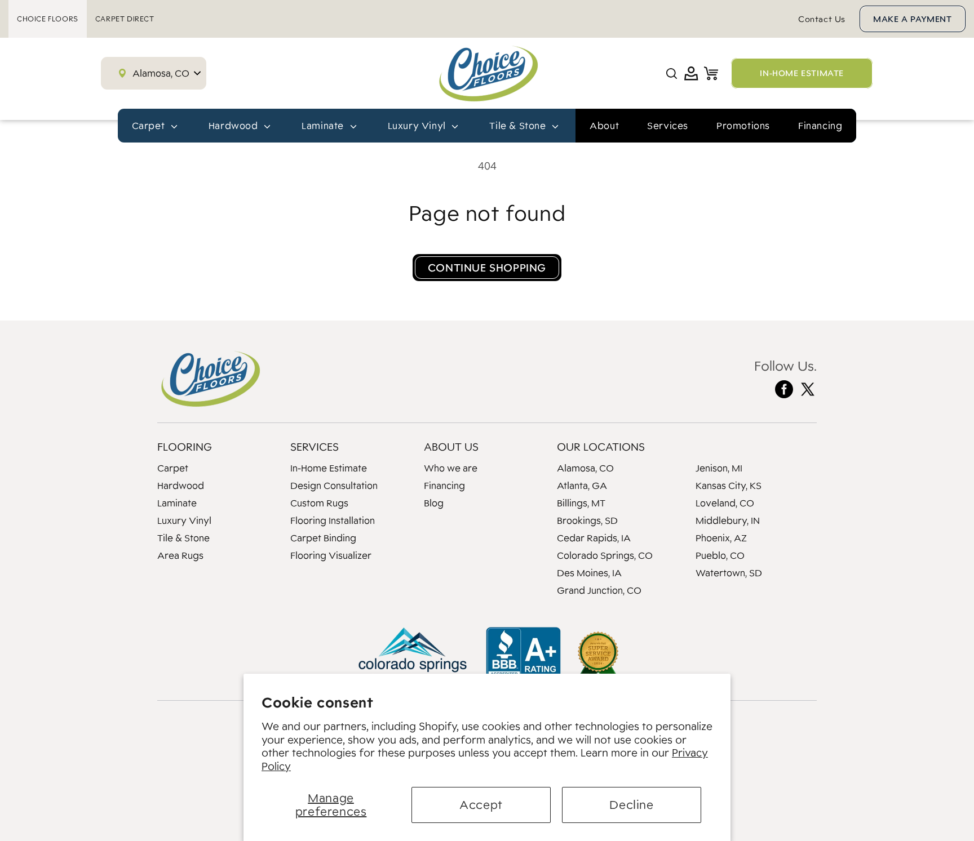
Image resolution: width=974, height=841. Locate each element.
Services (667, 125)
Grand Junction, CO (599, 590)
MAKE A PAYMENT (912, 19)
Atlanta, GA (582, 485)
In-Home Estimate (328, 468)
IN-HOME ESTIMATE (802, 73)
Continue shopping (487, 267)
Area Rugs (180, 555)
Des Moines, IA (589, 573)
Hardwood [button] (234, 125)
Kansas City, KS (729, 485)
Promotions (743, 125)
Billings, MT (581, 503)
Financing (820, 125)
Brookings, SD (587, 520)
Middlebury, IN (728, 520)
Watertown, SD (729, 573)
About (604, 125)
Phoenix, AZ (721, 538)
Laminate (177, 503)
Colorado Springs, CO (605, 555)
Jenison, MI (719, 468)
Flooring (184, 446)
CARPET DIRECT (124, 19)
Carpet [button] (149, 125)
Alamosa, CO (585, 468)
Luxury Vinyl (184, 520)
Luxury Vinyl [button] (418, 125)
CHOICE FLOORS (47, 19)
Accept (481, 805)
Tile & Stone (183, 538)
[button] (672, 73)
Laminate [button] (324, 125)
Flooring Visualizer (330, 555)
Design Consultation (334, 485)
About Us (451, 446)
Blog (434, 503)
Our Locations (601, 446)
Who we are (450, 468)
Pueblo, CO (720, 555)
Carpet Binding (323, 538)
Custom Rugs (319, 503)
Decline (631, 805)
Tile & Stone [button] (518, 125)
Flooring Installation (332, 520)
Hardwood (180, 485)
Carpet (172, 468)
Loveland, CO (725, 503)
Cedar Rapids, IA (594, 538)
